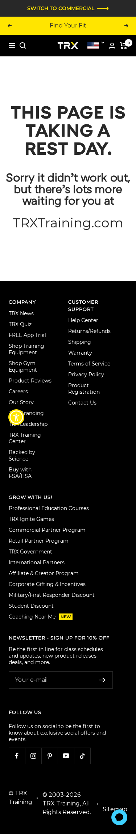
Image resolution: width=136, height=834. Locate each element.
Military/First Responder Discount (52, 595)
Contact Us (82, 402)
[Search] (23, 45)
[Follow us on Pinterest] (49, 756)
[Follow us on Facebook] (17, 756)
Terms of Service (89, 363)
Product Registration (84, 388)
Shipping (79, 342)
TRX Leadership (28, 424)
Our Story (21, 402)
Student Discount (31, 606)
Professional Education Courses (49, 508)
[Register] (102, 680)
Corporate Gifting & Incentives (47, 584)
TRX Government (30, 551)
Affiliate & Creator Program (44, 573)
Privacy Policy (86, 374)
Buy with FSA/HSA (20, 472)
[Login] (112, 46)
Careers (18, 391)
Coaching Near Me (40, 616)
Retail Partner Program (39, 541)
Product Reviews (30, 380)
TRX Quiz (20, 324)
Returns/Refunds (89, 331)
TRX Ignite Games (31, 519)
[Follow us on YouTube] (66, 756)
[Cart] (123, 45)
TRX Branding (26, 413)
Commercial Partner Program (47, 530)
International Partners (37, 562)
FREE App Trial (27, 335)
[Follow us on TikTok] (82, 756)
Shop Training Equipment (26, 349)
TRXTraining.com (68, 223)
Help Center (83, 320)
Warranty (80, 353)
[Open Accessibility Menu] (16, 417)
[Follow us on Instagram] (33, 756)
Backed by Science (22, 455)
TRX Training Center (25, 438)
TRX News (21, 313)
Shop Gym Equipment (23, 366)
